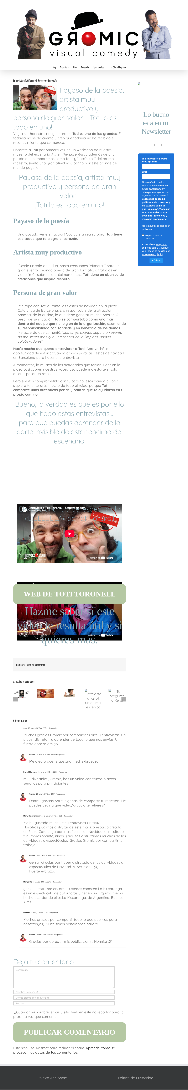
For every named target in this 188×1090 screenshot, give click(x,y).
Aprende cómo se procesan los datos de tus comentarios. (64, 1050)
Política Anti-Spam (52, 1078)
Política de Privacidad (135, 1078)
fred (25, 728)
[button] (131, 67)
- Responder (52, 728)
